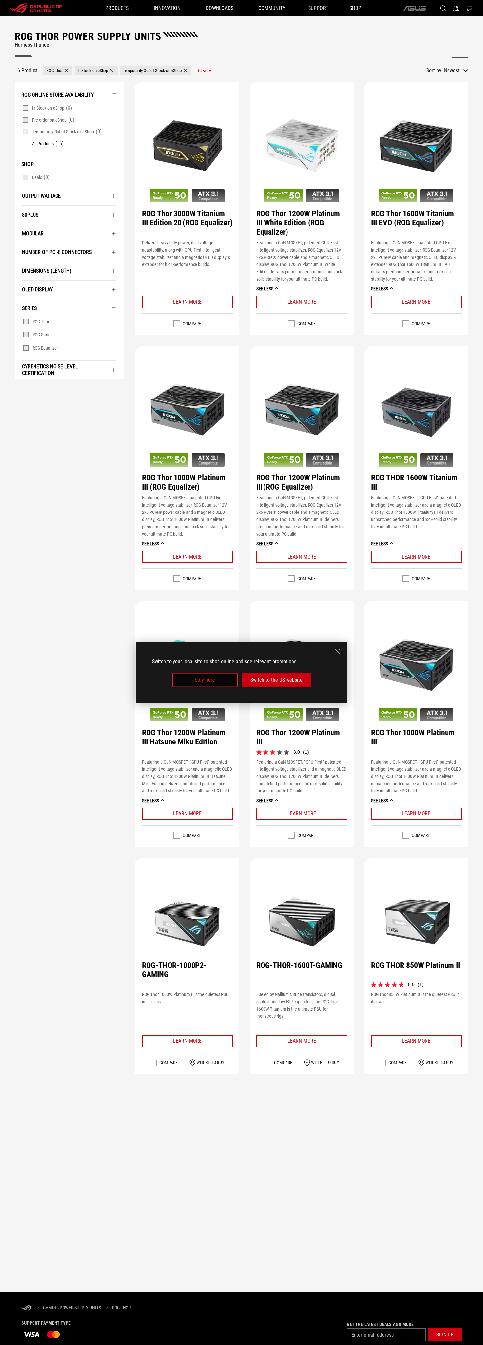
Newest (452, 70)
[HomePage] (26, 1308)
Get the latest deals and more (380, 1324)
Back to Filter (21, 389)
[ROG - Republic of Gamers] (36, 8)
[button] (57, 70)
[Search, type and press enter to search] (443, 8)
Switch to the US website (276, 680)
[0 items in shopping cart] (469, 8)
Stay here (205, 680)
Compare (192, 323)
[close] (337, 651)
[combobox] (456, 70)
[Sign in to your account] (456, 8)
